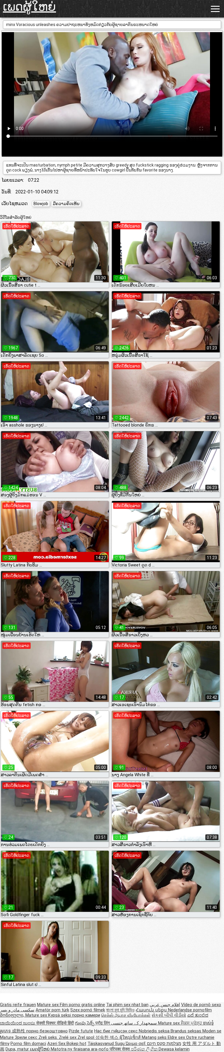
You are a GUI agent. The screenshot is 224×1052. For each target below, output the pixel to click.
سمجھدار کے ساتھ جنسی (134, 1023)
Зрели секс (26, 1037)
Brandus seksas (186, 1031)
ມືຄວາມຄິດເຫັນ (66, 203)
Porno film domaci (28, 1043)
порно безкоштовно (47, 1031)
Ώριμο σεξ (136, 1043)
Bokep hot (76, 1043)
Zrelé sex (68, 1037)
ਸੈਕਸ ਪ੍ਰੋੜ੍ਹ (192, 1023)
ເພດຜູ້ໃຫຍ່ (29, 7)
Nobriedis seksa (155, 1031)
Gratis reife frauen (18, 1004)
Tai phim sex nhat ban (127, 1004)
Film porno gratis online (82, 1004)
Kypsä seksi (60, 1015)
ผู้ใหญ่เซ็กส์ (131, 1037)
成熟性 (19, 1031)
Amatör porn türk (52, 1010)
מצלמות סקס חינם (164, 1043)
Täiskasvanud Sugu (107, 1043)
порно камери (86, 1015)
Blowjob (41, 203)
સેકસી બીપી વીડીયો (169, 1015)
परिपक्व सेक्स (120, 1049)
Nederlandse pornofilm (190, 1010)
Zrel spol (86, 1037)
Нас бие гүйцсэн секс (116, 1031)
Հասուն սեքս (152, 1010)
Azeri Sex (56, 1043)
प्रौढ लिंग (103, 1023)
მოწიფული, (12, 1015)
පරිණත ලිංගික (145, 1049)
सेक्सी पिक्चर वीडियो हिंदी (55, 1023)
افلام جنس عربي (165, 1004)
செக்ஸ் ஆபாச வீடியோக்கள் (125, 1015)
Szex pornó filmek (87, 1010)
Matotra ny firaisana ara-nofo (80, 1049)
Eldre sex (177, 1037)
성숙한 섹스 (107, 1037)
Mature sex (48, 1004)
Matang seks (155, 1037)
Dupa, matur (18, 1049)
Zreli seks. (48, 1037)
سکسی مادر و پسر (17, 1010)
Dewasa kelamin (174, 1049)
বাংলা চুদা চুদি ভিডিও (120, 1010)
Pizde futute (81, 1031)
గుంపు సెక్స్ (85, 1023)
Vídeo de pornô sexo (201, 1004)
